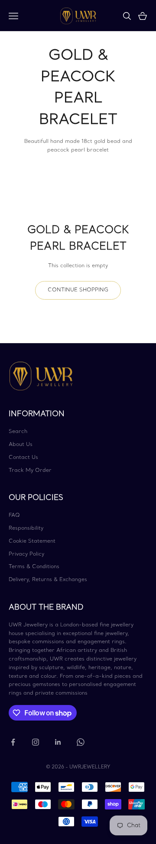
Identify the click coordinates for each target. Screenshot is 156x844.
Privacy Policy (26, 554)
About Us (20, 445)
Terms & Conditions (34, 567)
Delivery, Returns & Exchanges (48, 580)
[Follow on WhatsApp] (80, 742)
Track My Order (30, 471)
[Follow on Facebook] (13, 742)
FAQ (14, 515)
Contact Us (23, 458)
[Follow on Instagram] (35, 742)
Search (18, 432)
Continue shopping (78, 290)
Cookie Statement (32, 541)
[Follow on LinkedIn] (58, 742)
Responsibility (26, 528)
